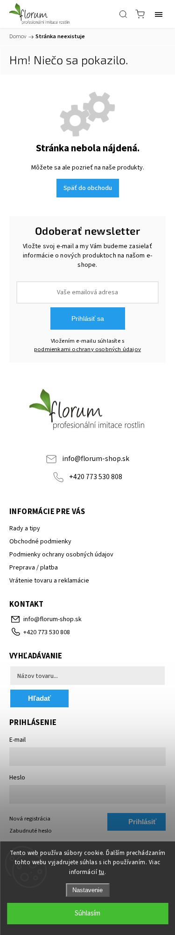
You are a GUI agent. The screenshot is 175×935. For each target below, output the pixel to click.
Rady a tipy (24, 528)
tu (102, 872)
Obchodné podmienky (40, 541)
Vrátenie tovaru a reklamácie (49, 580)
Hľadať (39, 698)
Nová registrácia (29, 818)
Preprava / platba (33, 567)
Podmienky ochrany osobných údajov (61, 554)
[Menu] (158, 14)
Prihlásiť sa (87, 318)
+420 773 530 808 (95, 477)
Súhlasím (87, 913)
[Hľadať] (123, 14)
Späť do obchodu (87, 188)
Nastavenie (87, 890)
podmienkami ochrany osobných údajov (87, 349)
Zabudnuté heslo (30, 831)
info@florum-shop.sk (95, 459)
